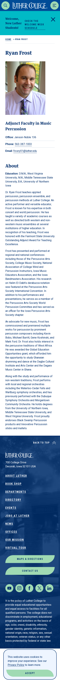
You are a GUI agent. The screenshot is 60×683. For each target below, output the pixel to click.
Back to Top (41, 442)
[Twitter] (39, 588)
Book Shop (13, 483)
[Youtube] (9, 588)
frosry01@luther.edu (25, 150)
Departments (15, 491)
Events (10, 507)
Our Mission (14, 539)
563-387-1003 (23, 144)
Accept (30, 673)
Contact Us (30, 571)
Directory (13, 499)
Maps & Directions (30, 559)
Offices (11, 531)
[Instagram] (19, 588)
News (9, 523)
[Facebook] (29, 588)
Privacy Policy (16, 664)
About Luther (16, 475)
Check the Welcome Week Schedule (34, 24)
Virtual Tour (15, 547)
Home (8, 39)
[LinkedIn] (49, 588)
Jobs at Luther (17, 515)
